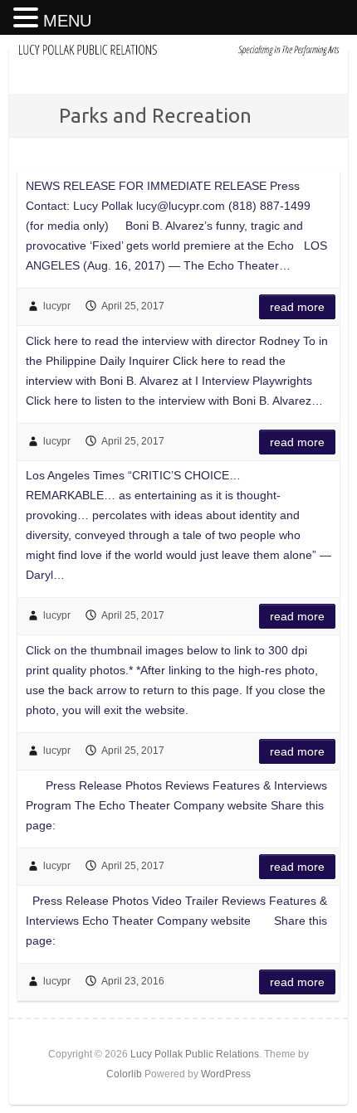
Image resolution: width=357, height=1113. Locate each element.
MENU (67, 21)
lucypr (57, 306)
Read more (297, 306)
